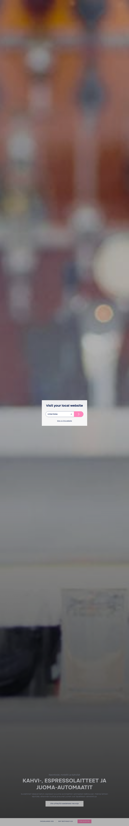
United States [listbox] (53, 414)
